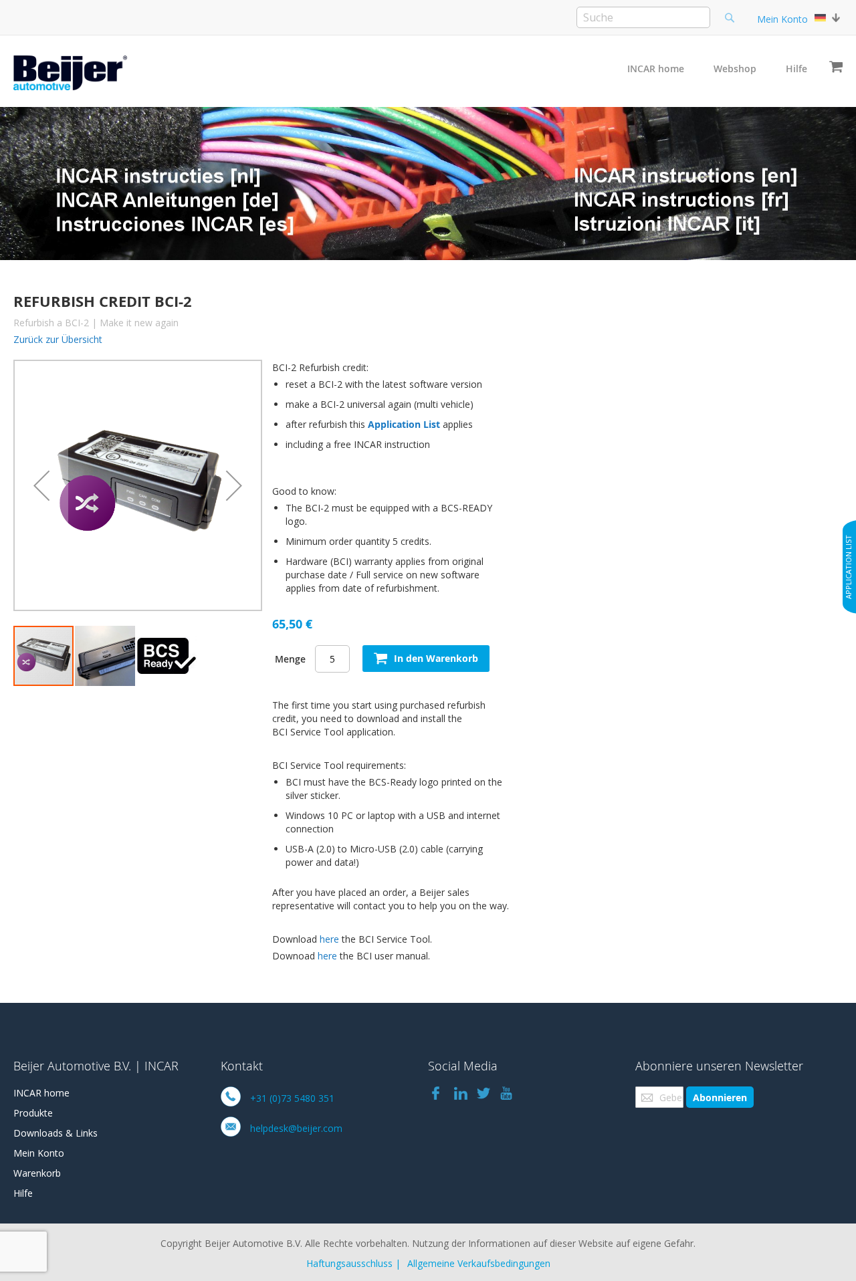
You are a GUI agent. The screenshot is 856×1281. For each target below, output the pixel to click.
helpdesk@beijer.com (296, 1128)
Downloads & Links (55, 1133)
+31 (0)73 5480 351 (292, 1098)
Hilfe (796, 68)
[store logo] (70, 72)
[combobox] (643, 17)
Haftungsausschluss (349, 1263)
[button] (41, 485)
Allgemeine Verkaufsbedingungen (478, 1263)
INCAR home (655, 68)
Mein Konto (782, 19)
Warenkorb (37, 1173)
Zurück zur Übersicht (57, 339)
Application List (404, 424)
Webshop (735, 68)
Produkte (33, 1113)
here (329, 939)
